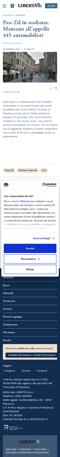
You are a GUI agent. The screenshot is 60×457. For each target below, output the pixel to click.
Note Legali (11, 449)
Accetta (30, 248)
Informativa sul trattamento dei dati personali (27, 452)
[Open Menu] (4, 5)
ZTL (44, 170)
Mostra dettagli (41, 238)
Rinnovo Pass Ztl (28, 170)
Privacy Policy (40, 449)
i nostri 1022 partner (22, 201)
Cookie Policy (25, 449)
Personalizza (28, 258)
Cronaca (20, 15)
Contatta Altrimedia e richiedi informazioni (32, 355)
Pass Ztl (9, 170)
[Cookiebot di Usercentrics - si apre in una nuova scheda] (42, 185)
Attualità (8, 15)
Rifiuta (30, 269)
